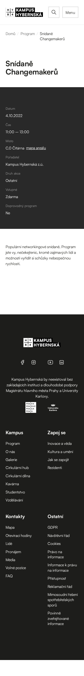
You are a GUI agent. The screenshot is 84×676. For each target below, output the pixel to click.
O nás (10, 451)
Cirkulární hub (17, 467)
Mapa (10, 527)
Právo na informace (56, 554)
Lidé (9, 543)
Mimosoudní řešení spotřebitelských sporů (63, 599)
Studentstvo (15, 492)
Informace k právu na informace (62, 567)
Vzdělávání (14, 500)
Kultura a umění (60, 451)
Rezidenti (55, 467)
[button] (70, 12)
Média (10, 559)
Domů (10, 33)
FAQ (9, 576)
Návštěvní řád (59, 535)
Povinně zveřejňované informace (58, 618)
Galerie (11, 459)
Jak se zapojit (58, 459)
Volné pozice (16, 567)
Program (28, 33)
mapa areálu (36, 147)
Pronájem (13, 551)
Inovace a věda (60, 443)
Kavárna (12, 483)
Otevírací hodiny (19, 535)
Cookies (54, 543)
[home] (27, 12)
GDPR (53, 527)
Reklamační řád (60, 586)
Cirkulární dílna (18, 475)
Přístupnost (57, 578)
